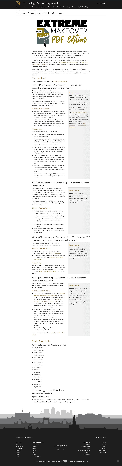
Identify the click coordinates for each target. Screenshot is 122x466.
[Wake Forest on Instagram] (64, 450)
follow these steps (55, 253)
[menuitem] (18, 10)
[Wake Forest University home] (18, 3)
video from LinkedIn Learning (79, 112)
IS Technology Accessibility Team (43, 7)
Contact (74, 7)
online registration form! (60, 81)
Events (26, 7)
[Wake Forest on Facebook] (58, 450)
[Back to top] (118, 461)
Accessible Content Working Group (61, 7)
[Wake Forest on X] (61, 450)
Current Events (21, 9)
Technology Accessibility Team (47, 271)
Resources (18, 7)
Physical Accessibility (83, 7)
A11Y (32, 7)
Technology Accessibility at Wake (41, 3)
